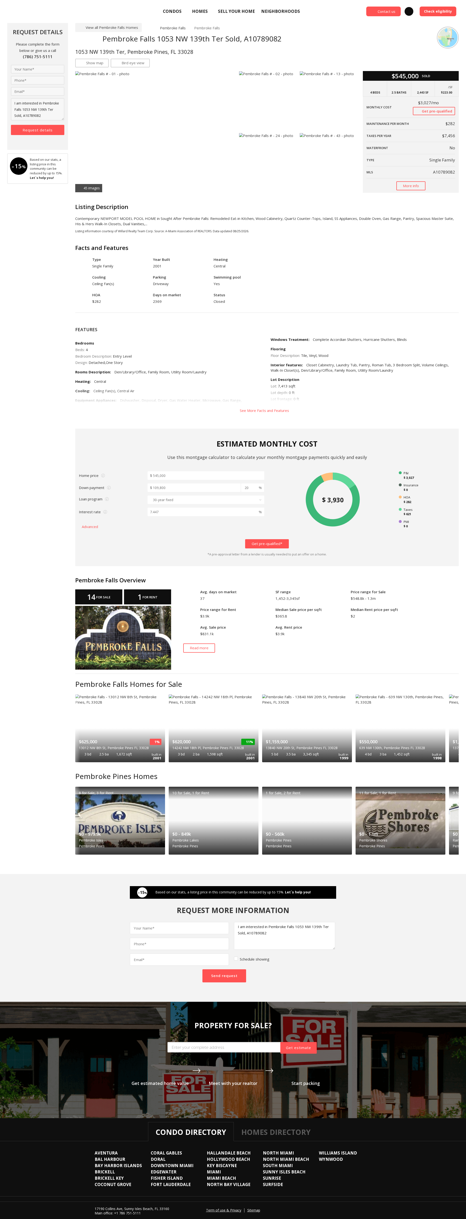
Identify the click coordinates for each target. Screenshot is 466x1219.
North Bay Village (228, 1184)
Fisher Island (167, 1178)
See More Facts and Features (265, 410)
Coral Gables (166, 1153)
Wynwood (331, 1159)
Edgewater (163, 1172)
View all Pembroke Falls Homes (112, 27)
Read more (199, 647)
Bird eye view (133, 62)
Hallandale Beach (229, 1153)
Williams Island (338, 1153)
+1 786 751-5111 (127, 1213)
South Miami (278, 1165)
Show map (94, 62)
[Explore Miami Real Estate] (42, 11)
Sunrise (272, 1178)
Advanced (90, 526)
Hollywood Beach (228, 1159)
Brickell (105, 1172)
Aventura (106, 1153)
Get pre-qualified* (267, 543)
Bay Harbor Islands (118, 1165)
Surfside (273, 1184)
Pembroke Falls (173, 27)
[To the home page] (148, 27)
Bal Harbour (110, 1159)
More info (411, 185)
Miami (214, 1172)
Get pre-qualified (436, 111)
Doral (158, 1159)
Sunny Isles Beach (284, 1172)
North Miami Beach (286, 1159)
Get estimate (298, 1047)
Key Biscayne (222, 1165)
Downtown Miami (172, 1165)
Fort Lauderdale (171, 1184)
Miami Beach (221, 1178)
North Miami (278, 1153)
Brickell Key (109, 1178)
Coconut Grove (113, 1184)
